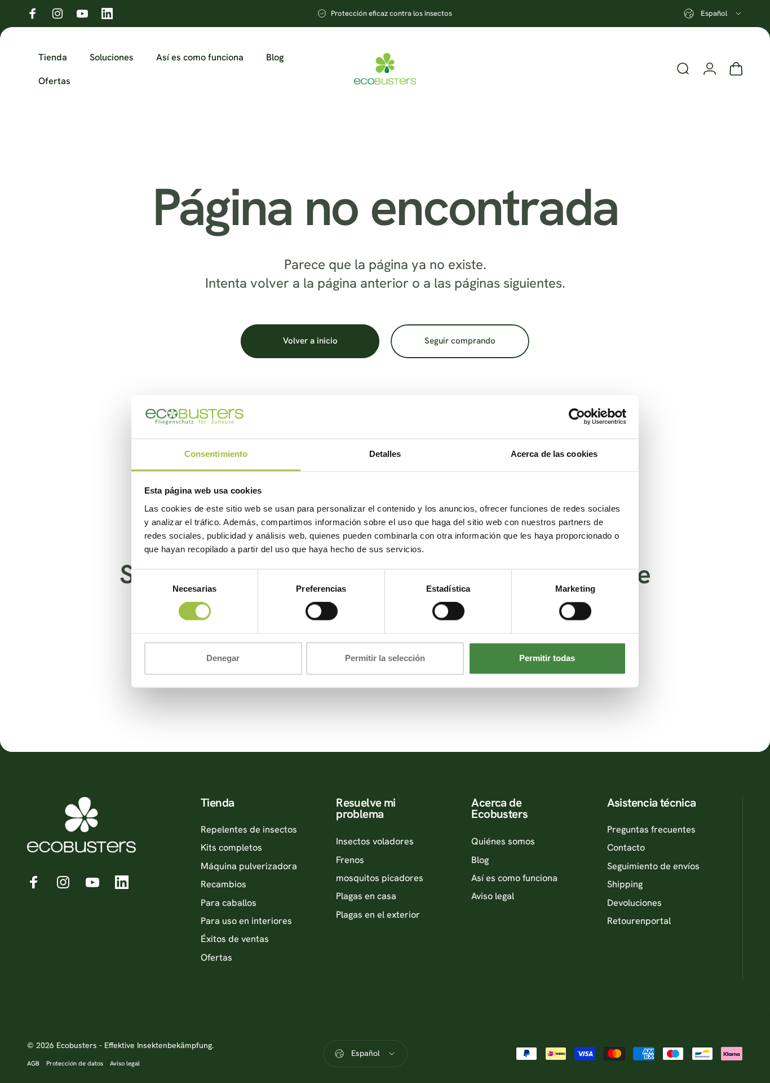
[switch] (322, 611)
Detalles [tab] (385, 454)
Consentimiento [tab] (215, 454)
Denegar (223, 658)
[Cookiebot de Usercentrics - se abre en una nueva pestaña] (577, 416)
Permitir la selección (385, 658)
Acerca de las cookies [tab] (554, 454)
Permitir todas (547, 658)
